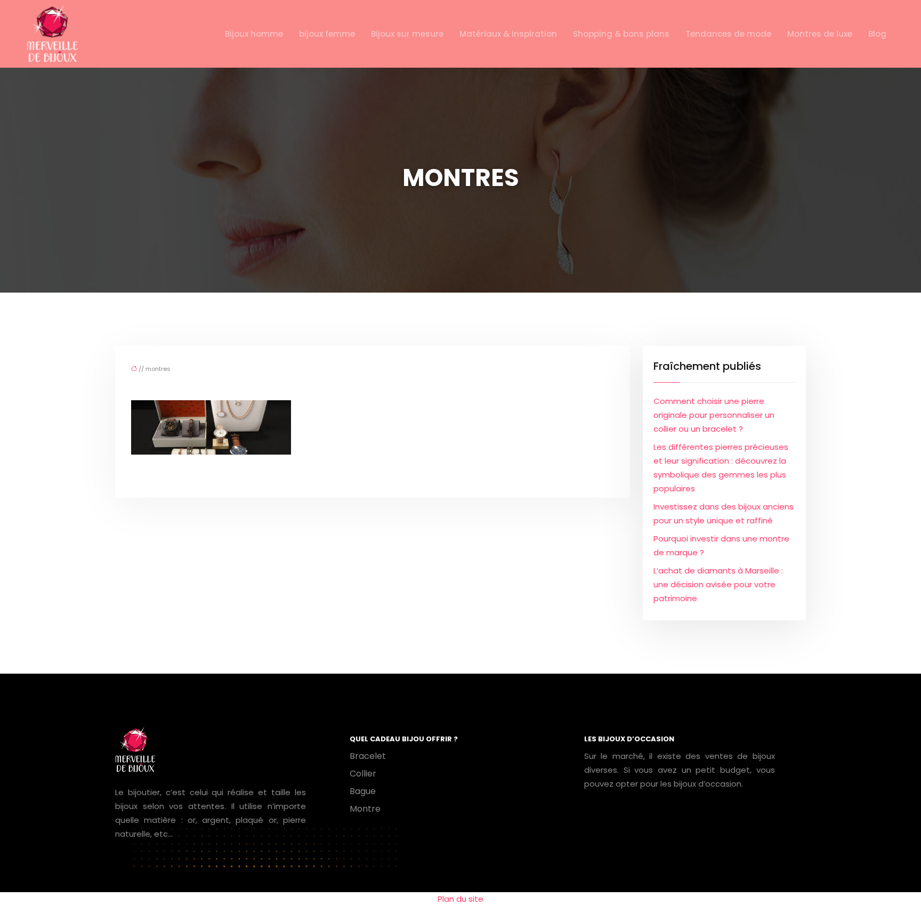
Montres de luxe (819, 33)
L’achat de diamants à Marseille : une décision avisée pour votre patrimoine (718, 584)
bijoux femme (327, 33)
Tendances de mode (728, 33)
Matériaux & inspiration (508, 33)
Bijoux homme (254, 33)
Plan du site (460, 898)
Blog (877, 33)
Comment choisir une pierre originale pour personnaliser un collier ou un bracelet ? (713, 414)
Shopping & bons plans (621, 33)
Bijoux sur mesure (407, 33)
